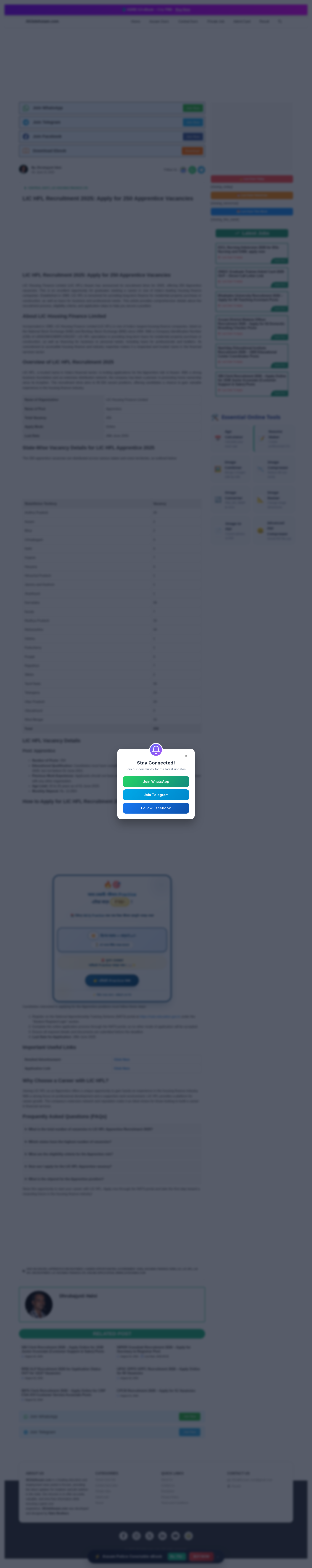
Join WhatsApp (156, 781)
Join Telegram (156, 795)
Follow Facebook (156, 808)
